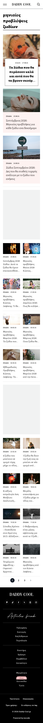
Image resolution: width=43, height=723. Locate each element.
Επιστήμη (21, 650)
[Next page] (31, 580)
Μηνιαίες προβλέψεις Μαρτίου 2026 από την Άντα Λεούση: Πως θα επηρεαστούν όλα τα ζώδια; (31, 376)
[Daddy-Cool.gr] (21, 4)
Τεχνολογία (21, 640)
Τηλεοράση (21, 627)
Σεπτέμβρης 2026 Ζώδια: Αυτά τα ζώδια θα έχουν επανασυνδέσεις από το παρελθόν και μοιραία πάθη (11, 269)
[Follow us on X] (24, 602)
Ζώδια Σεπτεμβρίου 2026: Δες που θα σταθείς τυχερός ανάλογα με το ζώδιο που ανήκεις (21, 173)
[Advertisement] (21, 214)
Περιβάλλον (21, 658)
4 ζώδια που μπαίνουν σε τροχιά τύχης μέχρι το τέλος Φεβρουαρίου (10, 462)
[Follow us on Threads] (30, 602)
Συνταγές (21, 632)
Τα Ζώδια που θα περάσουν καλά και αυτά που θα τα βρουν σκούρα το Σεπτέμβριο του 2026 (21, 78)
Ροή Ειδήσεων (21, 636)
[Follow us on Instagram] (36, 602)
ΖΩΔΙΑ (18, 63)
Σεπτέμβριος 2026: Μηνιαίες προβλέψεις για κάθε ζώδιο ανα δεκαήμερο (21, 124)
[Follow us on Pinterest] (7, 602)
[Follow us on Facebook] (18, 602)
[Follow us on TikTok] (13, 602)
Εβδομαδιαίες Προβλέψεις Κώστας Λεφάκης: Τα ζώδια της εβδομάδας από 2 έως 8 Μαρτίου (11, 376)
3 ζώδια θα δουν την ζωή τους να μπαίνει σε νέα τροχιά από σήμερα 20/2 (31, 462)
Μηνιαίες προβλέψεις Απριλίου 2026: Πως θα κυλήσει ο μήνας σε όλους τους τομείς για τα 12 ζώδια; (31, 306)
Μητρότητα (21, 672)
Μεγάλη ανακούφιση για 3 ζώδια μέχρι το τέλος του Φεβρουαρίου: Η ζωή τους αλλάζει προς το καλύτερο (31, 500)
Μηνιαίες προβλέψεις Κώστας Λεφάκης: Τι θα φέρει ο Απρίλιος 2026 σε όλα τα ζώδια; (11, 306)
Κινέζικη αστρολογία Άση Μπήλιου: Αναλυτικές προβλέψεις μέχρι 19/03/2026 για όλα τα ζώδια (11, 500)
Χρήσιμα (21, 654)
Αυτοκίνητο (21, 663)
